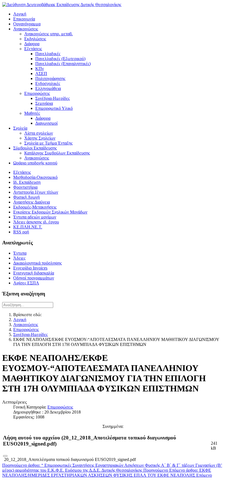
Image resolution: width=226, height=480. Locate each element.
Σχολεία (20, 128)
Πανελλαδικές (47, 53)
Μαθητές (32, 113)
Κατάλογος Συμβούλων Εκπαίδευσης (57, 153)
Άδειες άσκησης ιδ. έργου (36, 222)
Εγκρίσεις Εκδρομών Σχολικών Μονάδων (50, 212)
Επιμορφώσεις (37, 93)
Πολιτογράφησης (50, 78)
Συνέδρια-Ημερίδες (52, 98)
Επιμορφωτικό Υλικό (54, 108)
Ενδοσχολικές (47, 83)
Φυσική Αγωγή (26, 197)
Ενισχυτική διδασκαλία (33, 273)
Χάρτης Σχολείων (39, 138)
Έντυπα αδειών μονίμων (34, 217)
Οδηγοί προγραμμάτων (33, 278)
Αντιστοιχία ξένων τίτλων (35, 192)
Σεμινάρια (44, 103)
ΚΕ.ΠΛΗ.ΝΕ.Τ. (27, 227)
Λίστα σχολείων (38, 133)
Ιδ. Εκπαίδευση (27, 182)
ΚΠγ (39, 68)
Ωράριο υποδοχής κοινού (35, 163)
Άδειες (19, 258)
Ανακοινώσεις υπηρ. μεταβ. (48, 33)
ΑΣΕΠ (41, 73)
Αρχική (19, 14)
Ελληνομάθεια (48, 88)
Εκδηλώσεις (35, 38)
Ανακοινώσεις (25, 28)
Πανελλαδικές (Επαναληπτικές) (63, 63)
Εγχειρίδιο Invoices (30, 268)
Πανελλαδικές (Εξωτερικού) (60, 58)
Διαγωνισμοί (46, 123)
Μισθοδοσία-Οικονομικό (35, 177)
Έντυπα (19, 253)
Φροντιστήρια (25, 187)
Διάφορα (31, 43)
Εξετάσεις (33, 48)
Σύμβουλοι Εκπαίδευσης (35, 148)
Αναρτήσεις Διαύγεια (31, 202)
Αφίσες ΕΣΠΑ (26, 283)
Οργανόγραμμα (27, 24)
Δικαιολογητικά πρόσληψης (37, 263)
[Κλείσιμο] (5, 456)
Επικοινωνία (24, 19)
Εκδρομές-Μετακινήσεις (35, 207)
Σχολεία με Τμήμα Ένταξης (48, 143)
